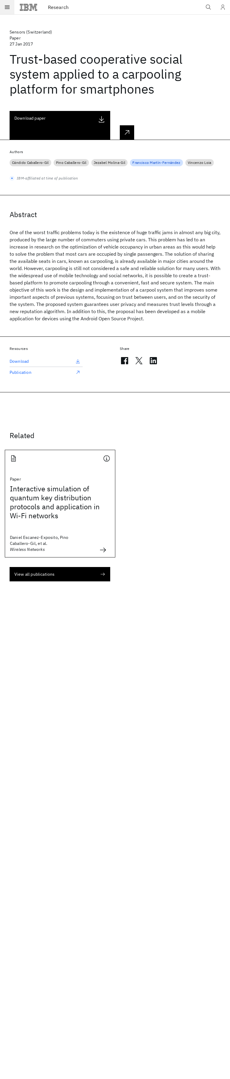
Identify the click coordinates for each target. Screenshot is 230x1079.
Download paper (30, 118)
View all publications (34, 574)
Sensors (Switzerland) (31, 32)
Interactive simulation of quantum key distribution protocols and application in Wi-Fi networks (55, 502)
